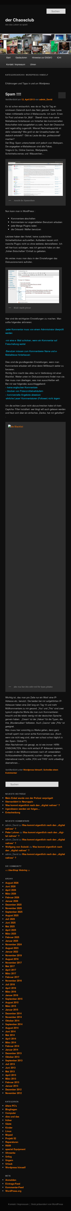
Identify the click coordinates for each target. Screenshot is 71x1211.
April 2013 (10, 1075)
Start (8, 57)
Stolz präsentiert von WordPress (47, 1204)
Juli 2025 (10, 919)
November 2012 (13, 1093)
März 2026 (10, 893)
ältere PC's (11, 1105)
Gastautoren (21, 57)
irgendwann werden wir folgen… (22, 808)
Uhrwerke (10, 1152)
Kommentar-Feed (14, 1187)
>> (29, 870)
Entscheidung (12, 812)
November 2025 (13, 908)
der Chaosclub (19, 20)
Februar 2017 (12, 977)
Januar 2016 (11, 995)
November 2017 (13, 962)
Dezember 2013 (13, 1053)
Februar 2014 (12, 1046)
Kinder (8, 1127)
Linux (8, 1131)
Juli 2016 (10, 984)
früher (8, 1120)
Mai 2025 (10, 926)
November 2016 (13, 980)
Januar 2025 (11, 940)
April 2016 (10, 988)
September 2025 (13, 911)
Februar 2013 (12, 1082)
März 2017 (10, 973)
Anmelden (10, 1179)
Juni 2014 (10, 1031)
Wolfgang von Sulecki (17, 846)
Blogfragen (11, 1109)
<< (6, 870)
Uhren (33, 64)
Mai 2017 (10, 966)
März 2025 (10, 933)
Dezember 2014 (13, 1013)
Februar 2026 (12, 897)
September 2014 (13, 1024)
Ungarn (9, 1160)
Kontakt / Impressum (15, 64)
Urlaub (8, 1163)
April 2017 (10, 969)
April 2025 (10, 930)
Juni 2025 (10, 922)
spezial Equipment (15, 1149)
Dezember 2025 (13, 904)
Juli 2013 (10, 1064)
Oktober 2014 (12, 1020)
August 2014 (11, 1027)
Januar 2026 (11, 901)
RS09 (8, 1145)
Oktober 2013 (12, 1056)
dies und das (12, 1116)
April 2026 (10, 890)
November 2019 (13, 955)
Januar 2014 (11, 1049)
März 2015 (10, 1006)
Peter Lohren (12, 832)
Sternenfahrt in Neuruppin (19, 801)
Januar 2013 (11, 1085)
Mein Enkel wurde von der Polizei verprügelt (29, 798)
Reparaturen (11, 1142)
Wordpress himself (32, 769)
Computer (10, 1113)
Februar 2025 (12, 937)
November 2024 (13, 944)
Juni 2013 (10, 1067)
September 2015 (13, 998)
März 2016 (10, 991)
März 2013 (10, 1078)
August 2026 (11, 882)
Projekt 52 (10, 1138)
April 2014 (10, 1038)
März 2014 (10, 1042)
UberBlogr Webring (17, 870)
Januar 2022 (11, 951)
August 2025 (11, 915)
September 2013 (13, 1060)
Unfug (8, 1156)
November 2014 (13, 1017)
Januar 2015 (11, 1009)
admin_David (45, 99)
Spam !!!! (13, 93)
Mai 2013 (10, 1071)
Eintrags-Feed (12, 1183)
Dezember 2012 (13, 1089)
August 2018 (11, 959)
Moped (9, 1134)
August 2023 (11, 948)
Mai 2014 (10, 1035)
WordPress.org (13, 1190)
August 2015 (11, 1002)
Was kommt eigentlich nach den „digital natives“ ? (32, 805)
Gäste (8, 1123)
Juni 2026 (10, 886)
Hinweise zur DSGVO (42, 57)
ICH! (59, 57)
